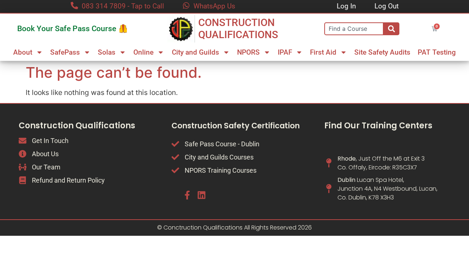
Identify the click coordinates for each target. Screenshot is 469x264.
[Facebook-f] (187, 195)
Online (143, 52)
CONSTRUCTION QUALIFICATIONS (238, 28)
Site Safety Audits (382, 52)
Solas (106, 52)
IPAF (285, 52)
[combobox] (354, 28)
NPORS (248, 52)
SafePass (65, 52)
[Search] (391, 28)
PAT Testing (437, 52)
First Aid (323, 52)
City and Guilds (195, 52)
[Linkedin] (201, 195)
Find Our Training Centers (378, 125)
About (22, 52)
